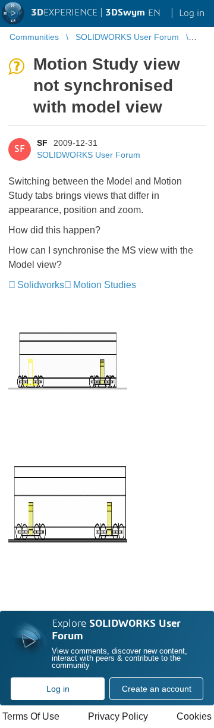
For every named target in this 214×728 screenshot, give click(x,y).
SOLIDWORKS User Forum (88, 155)
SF (42, 143)
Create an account (156, 688)
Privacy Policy (118, 716)
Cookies (194, 716)
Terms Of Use (30, 716)
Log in (58, 688)
